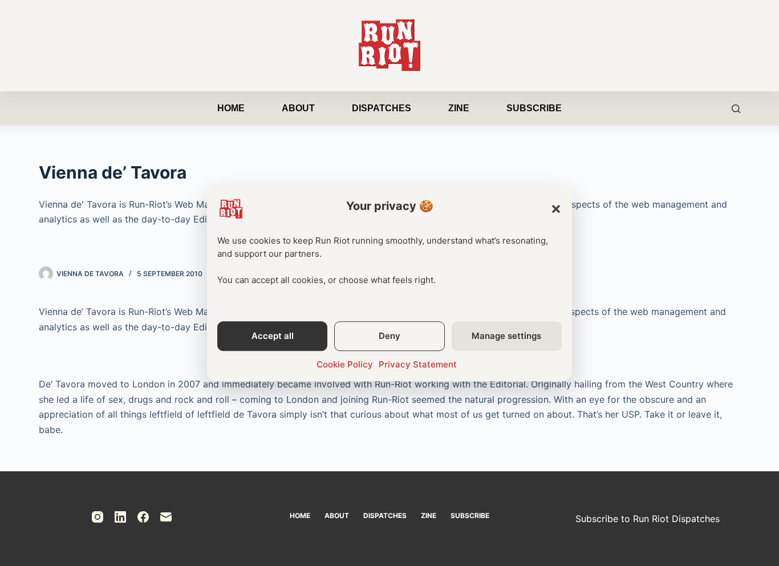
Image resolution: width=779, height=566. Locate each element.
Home (231, 108)
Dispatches (381, 108)
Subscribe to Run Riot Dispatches (647, 518)
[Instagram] (97, 517)
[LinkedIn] (120, 517)
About (298, 108)
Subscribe (534, 108)
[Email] (166, 517)
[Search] (736, 108)
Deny (389, 335)
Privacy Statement (418, 364)
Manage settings (506, 335)
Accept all (272, 335)
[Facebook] (143, 517)
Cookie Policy (345, 364)
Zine (458, 108)
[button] (556, 209)
